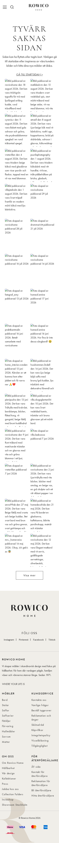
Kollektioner (9, 778)
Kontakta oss (38, 700)
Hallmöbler (8, 731)
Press (5, 784)
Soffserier (8, 715)
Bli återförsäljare (41, 790)
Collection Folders (12, 794)
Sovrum (6, 736)
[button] (17, 95)
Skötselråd (37, 725)
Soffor (5, 710)
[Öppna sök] (12, 7)
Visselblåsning (40, 740)
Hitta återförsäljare (42, 795)
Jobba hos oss (10, 789)
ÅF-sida (35, 766)
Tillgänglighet (39, 745)
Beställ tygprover (41, 710)
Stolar (5, 705)
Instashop (7, 799)
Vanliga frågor (40, 705)
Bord (5, 700)
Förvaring (7, 726)
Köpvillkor (37, 730)
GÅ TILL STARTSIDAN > (29, 74)
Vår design (8, 773)
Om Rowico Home (13, 763)
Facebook (38, 639)
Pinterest (23, 639)
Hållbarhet (8, 768)
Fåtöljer (6, 721)
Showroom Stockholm (15, 804)
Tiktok (52, 639)
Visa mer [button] (29, 575)
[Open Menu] (5, 7)
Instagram (9, 639)
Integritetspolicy (40, 735)
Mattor (6, 742)
